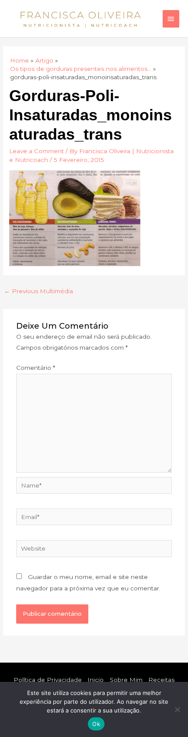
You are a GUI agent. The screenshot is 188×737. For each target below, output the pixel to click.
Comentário (35, 367)
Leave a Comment (36, 150)
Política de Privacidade (48, 679)
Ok (96, 723)
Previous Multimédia (38, 291)
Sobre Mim (126, 679)
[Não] (177, 709)
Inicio (95, 679)
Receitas (161, 679)
